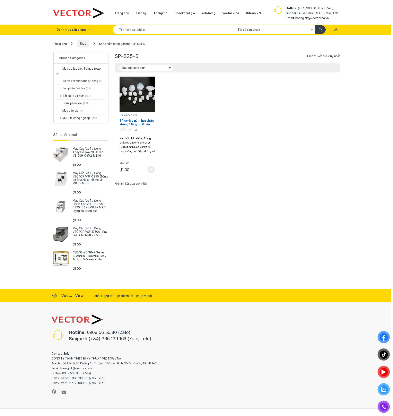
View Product (149, 169)
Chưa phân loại (128, 114)
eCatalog (208, 13)
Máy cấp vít (72, 110)
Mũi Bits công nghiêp (79, 118)
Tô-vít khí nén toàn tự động (82, 81)
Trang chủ (122, 13)
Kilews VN (253, 13)
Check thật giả (184, 13)
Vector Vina (230, 13)
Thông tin (160, 13)
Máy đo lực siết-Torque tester (79, 71)
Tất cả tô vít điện (76, 95)
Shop (82, 43)
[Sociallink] (54, 391)
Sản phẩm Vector (76, 88)
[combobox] (174, 29)
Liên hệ (141, 13)
